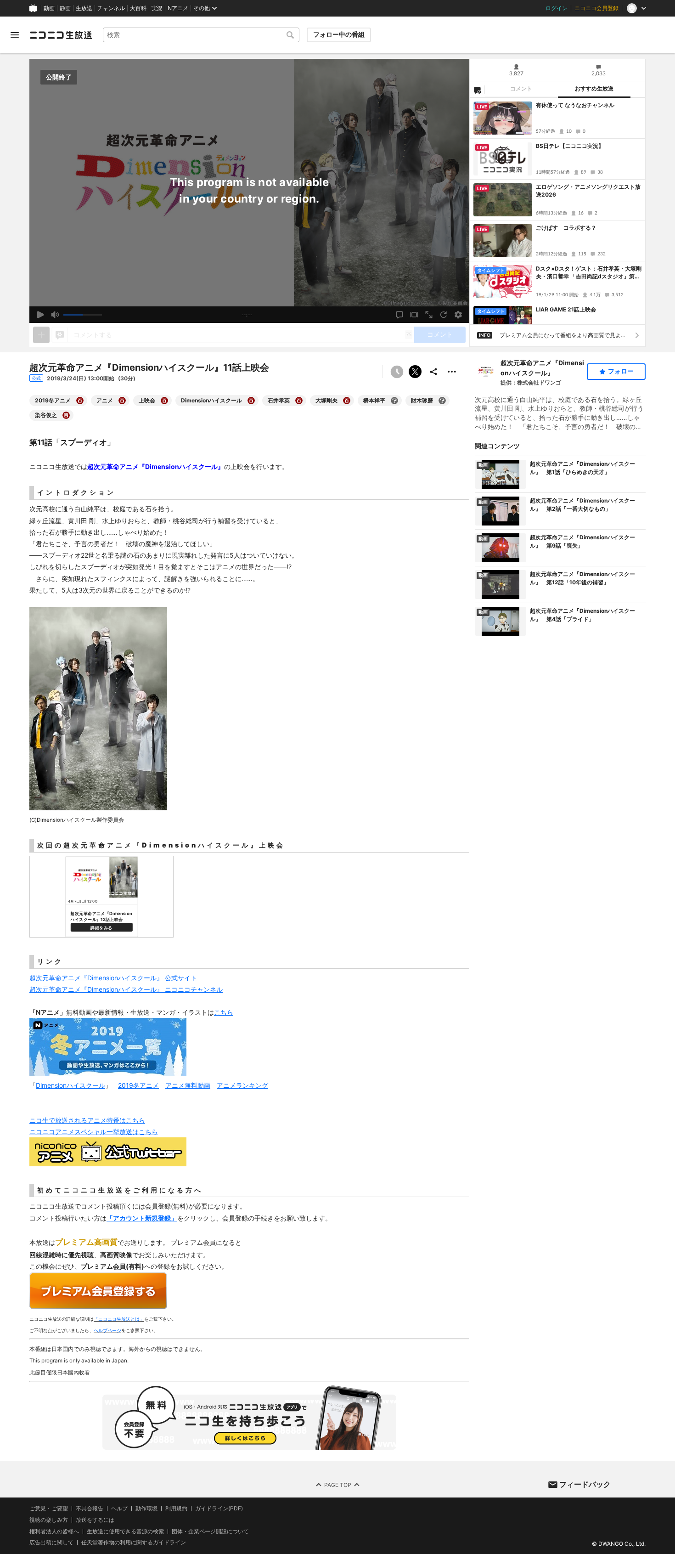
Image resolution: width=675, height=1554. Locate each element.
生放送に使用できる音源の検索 (125, 1531)
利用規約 (176, 1508)
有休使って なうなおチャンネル (575, 105)
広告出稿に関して (51, 1542)
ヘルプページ (107, 1330)
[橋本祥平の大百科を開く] (394, 400)
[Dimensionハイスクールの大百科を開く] (251, 400)
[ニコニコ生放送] (60, 35)
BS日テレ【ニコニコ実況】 (570, 145)
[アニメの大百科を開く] (122, 400)
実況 (157, 8)
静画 (65, 8)
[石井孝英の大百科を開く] (299, 400)
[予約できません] (396, 371)
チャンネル (111, 8)
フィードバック (585, 1484)
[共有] (433, 371)
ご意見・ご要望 (48, 1508)
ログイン (557, 8)
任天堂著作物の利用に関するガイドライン (133, 1542)
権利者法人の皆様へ (54, 1530)
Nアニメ (178, 8)
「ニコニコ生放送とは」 (119, 1319)
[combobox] (201, 35)
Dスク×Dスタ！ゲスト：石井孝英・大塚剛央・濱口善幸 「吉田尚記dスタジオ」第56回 (588, 273)
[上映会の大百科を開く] (164, 400)
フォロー (621, 371)
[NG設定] (477, 89)
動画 (49, 8)
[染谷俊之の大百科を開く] (66, 415)
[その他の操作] (451, 371)
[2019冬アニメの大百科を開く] (80, 400)
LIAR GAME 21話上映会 (566, 309)
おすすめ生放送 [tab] (594, 88)
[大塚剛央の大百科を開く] (346, 400)
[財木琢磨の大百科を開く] (442, 400)
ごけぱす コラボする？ (566, 227)
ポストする (415, 371)
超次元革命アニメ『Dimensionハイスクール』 (542, 368)
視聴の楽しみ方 (48, 1519)
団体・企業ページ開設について (210, 1531)
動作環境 (146, 1508)
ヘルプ (119, 1508)
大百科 (138, 8)
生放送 (84, 8)
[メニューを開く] (15, 35)
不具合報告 (89, 1508)
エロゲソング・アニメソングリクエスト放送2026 (588, 190)
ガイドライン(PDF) (219, 1508)
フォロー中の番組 (339, 34)
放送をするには (95, 1520)
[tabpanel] (557, 211)
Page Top (337, 1484)
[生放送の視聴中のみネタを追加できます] (41, 335)
